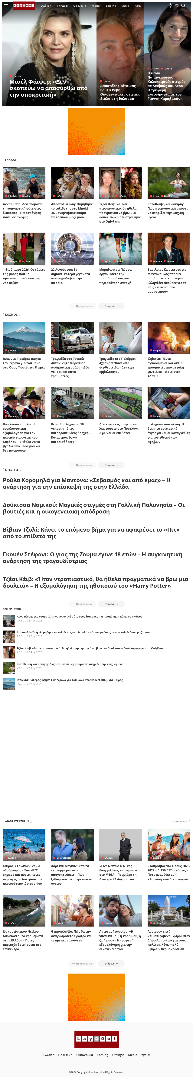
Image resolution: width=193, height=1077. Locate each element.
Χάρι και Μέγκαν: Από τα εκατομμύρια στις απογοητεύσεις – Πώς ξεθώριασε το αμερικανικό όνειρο (71, 875)
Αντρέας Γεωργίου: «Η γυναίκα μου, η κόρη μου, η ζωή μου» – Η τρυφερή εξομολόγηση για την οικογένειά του (120, 940)
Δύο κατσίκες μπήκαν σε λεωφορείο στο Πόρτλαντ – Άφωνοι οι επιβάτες (120, 428)
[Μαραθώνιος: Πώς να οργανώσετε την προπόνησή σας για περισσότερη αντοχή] (120, 249)
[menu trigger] (8, 5)
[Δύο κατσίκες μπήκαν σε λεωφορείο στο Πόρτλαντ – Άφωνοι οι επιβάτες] (120, 403)
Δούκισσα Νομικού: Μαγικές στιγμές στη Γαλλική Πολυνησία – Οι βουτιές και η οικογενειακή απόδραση (94, 508)
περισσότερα (179, 821)
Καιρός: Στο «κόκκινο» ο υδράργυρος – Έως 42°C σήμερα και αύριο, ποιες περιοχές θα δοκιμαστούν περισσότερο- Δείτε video (22, 875)
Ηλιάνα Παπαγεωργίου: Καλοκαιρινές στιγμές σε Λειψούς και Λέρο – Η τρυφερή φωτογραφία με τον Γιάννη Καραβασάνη (166, 86)
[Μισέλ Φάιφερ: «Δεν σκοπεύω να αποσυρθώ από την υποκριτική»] (49, 54)
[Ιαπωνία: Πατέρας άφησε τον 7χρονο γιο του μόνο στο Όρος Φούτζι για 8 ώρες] (24, 338)
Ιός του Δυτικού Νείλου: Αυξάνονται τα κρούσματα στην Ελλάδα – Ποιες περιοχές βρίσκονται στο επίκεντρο (23, 940)
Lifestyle (17, 76)
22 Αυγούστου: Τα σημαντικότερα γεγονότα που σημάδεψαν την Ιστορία (70, 276)
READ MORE (79, 102)
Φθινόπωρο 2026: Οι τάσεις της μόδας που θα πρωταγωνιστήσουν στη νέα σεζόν (24, 276)
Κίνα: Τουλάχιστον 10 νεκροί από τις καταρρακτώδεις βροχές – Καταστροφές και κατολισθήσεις (70, 433)
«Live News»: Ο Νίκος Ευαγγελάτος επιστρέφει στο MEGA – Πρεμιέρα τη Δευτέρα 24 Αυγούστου (118, 872)
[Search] (183, 5)
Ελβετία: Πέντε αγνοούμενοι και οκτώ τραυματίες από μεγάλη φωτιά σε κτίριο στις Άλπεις (166, 367)
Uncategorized (64, 858)
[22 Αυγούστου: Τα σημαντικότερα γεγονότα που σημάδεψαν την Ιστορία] (72, 249)
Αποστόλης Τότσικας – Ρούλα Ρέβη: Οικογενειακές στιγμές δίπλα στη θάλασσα (119, 92)
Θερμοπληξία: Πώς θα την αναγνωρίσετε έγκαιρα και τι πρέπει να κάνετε (71, 935)
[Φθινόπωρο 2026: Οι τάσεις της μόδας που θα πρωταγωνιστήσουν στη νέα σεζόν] (24, 249)
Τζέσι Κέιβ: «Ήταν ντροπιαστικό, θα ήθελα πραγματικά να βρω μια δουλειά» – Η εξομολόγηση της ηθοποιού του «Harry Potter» (95, 582)
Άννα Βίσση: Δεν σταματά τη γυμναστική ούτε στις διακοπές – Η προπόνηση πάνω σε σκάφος (22, 210)
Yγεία (156, 196)
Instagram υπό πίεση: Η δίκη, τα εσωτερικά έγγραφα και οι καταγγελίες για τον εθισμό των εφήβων (169, 433)
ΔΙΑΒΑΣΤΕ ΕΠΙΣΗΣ (17, 821)
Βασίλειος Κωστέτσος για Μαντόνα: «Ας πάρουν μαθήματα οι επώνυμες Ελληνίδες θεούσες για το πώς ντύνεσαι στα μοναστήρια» (167, 281)
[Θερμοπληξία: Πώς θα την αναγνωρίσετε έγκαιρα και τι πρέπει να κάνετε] (72, 911)
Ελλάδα (107, 81)
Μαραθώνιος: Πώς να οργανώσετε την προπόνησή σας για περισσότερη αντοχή (115, 276)
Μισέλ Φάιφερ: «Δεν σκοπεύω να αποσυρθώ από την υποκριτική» (48, 88)
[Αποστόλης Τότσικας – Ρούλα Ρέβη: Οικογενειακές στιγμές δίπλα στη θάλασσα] (120, 54)
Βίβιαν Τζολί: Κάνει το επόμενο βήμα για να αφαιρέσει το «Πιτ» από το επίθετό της (91, 533)
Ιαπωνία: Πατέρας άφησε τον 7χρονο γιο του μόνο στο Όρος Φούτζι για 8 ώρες (24, 363)
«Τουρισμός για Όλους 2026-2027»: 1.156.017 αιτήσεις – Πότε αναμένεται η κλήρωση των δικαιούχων (169, 872)
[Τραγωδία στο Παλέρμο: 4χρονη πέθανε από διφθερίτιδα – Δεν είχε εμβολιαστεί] (120, 338)
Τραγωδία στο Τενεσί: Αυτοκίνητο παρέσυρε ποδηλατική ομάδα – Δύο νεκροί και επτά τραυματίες (70, 367)
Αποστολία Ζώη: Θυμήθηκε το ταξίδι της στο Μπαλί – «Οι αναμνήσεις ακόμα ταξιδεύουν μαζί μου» (72, 210)
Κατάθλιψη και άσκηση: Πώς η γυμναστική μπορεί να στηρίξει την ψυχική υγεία (168, 210)
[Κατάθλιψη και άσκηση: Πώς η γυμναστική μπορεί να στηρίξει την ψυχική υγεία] (169, 183)
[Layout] (24, 6)
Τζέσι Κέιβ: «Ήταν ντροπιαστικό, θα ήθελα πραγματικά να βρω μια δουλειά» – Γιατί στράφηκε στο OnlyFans (120, 213)
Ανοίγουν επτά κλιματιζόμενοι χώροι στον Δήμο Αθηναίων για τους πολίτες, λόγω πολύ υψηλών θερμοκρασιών (169, 940)
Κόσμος (12, 350)
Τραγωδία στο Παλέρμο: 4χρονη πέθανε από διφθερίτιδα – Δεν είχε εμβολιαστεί (117, 365)
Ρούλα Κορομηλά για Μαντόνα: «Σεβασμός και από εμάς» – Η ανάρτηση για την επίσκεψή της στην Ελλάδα (87, 483)
